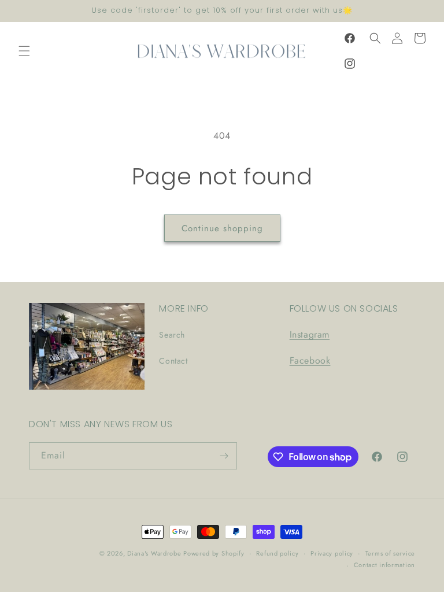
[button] (24, 51)
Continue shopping (222, 228)
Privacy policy (331, 553)
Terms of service (390, 553)
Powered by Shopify (214, 553)
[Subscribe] (223, 455)
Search (172, 335)
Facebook (310, 360)
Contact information (384, 564)
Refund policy (277, 553)
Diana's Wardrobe (155, 553)
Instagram (310, 334)
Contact (173, 361)
